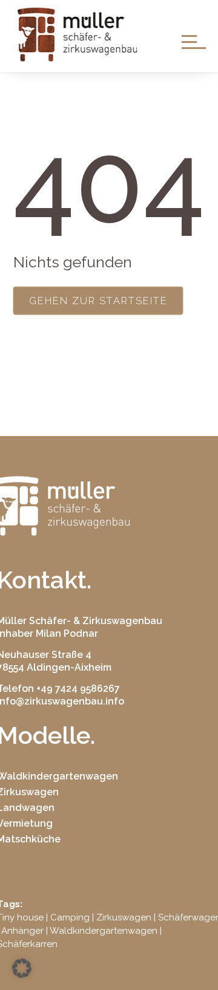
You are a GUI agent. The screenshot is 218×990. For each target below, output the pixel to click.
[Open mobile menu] (194, 41)
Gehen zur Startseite (98, 301)
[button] (22, 968)
